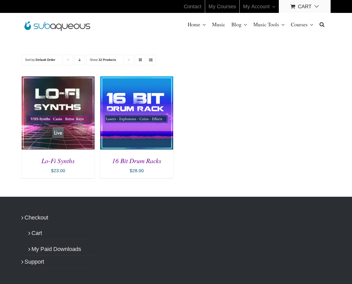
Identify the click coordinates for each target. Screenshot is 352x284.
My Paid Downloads (56, 249)
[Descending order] (79, 60)
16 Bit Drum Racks (136, 160)
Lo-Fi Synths (58, 160)
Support (34, 261)
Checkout (36, 217)
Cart (36, 233)
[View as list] (151, 60)
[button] (322, 24)
